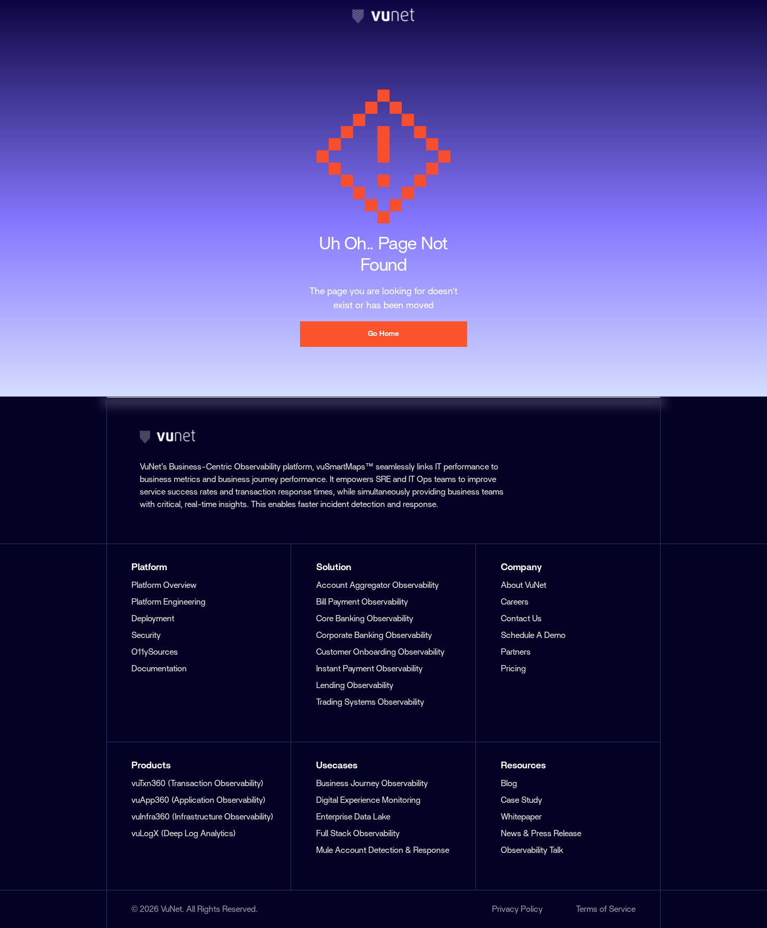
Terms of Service (606, 909)
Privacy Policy (517, 909)
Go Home (383, 334)
